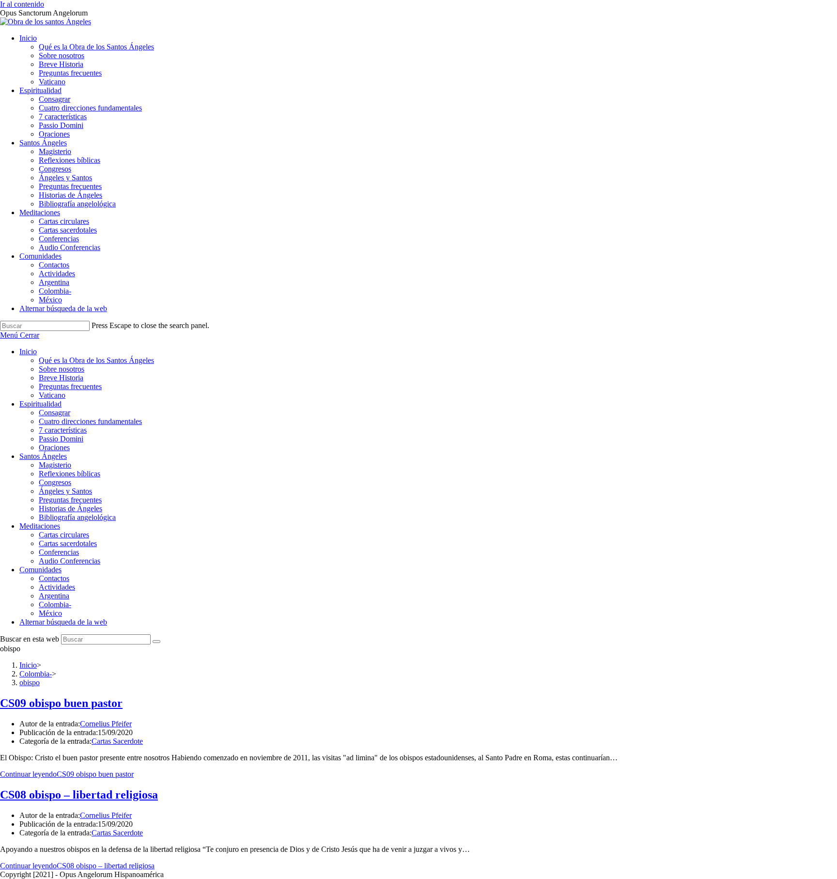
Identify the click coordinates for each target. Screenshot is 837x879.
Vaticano (52, 395)
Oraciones (54, 447)
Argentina (54, 596)
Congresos (55, 482)
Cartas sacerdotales (68, 543)
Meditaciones (39, 526)
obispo (29, 682)
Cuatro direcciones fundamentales (90, 421)
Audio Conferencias (69, 561)
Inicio (28, 351)
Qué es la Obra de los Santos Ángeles (96, 360)
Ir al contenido (22, 4)
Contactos (54, 578)
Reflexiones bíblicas (69, 474)
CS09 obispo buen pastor (61, 703)
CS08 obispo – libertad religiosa (79, 794)
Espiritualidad (40, 404)
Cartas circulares (64, 535)
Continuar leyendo (67, 774)
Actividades (57, 587)
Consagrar (54, 412)
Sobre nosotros (61, 369)
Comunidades (40, 569)
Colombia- (55, 604)
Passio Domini (61, 439)
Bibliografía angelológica (77, 517)
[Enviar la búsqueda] (156, 641)
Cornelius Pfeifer (106, 724)
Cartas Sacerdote (117, 741)
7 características (63, 430)
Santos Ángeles (43, 456)
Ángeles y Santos (65, 491)
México (50, 613)
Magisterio (55, 465)
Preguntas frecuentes (70, 386)
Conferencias (59, 552)
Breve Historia (61, 378)
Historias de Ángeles (70, 508)
